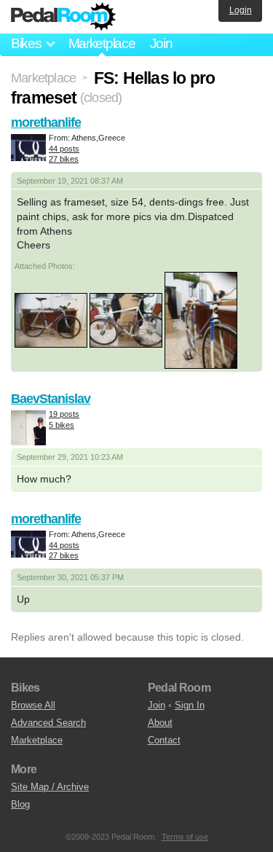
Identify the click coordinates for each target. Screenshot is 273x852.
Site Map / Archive (50, 786)
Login (240, 10)
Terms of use (185, 836)
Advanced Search (48, 722)
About (160, 722)
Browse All (33, 705)
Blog (20, 804)
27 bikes (64, 159)
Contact (164, 740)
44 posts (64, 148)
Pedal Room (63, 16)
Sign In (190, 705)
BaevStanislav (50, 398)
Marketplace (101, 43)
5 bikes (61, 425)
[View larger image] (51, 320)
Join (161, 43)
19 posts (64, 414)
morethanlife (46, 122)
